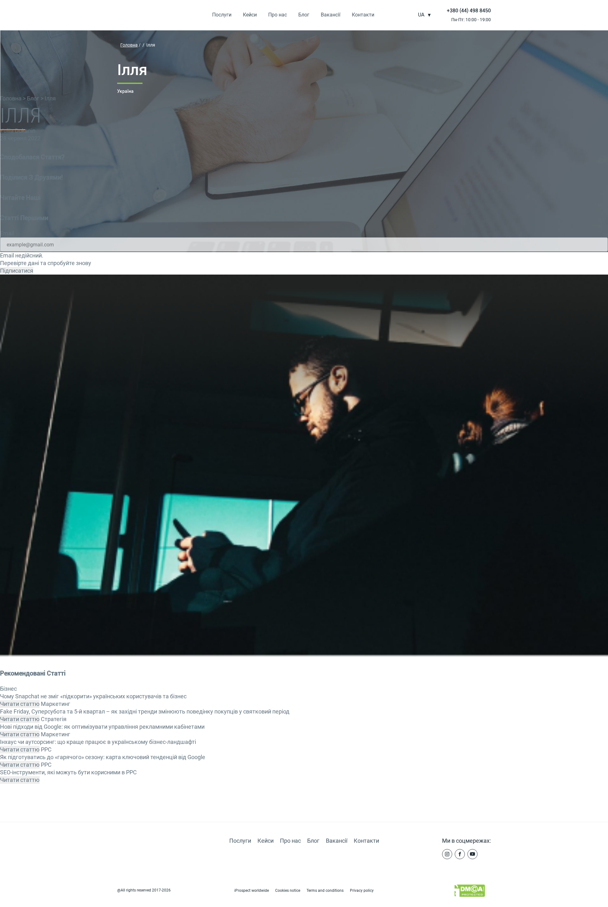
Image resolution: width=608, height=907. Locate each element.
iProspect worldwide (251, 890)
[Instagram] (447, 854)
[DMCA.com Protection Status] (467, 892)
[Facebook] (460, 854)
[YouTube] (472, 854)
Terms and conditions (325, 890)
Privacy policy (362, 890)
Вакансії (330, 15)
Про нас (277, 15)
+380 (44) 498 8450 (469, 11)
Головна (11, 98)
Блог (303, 15)
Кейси (250, 15)
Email (7, 233)
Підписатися (16, 270)
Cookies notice (287, 890)
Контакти (363, 15)
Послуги (221, 15)
